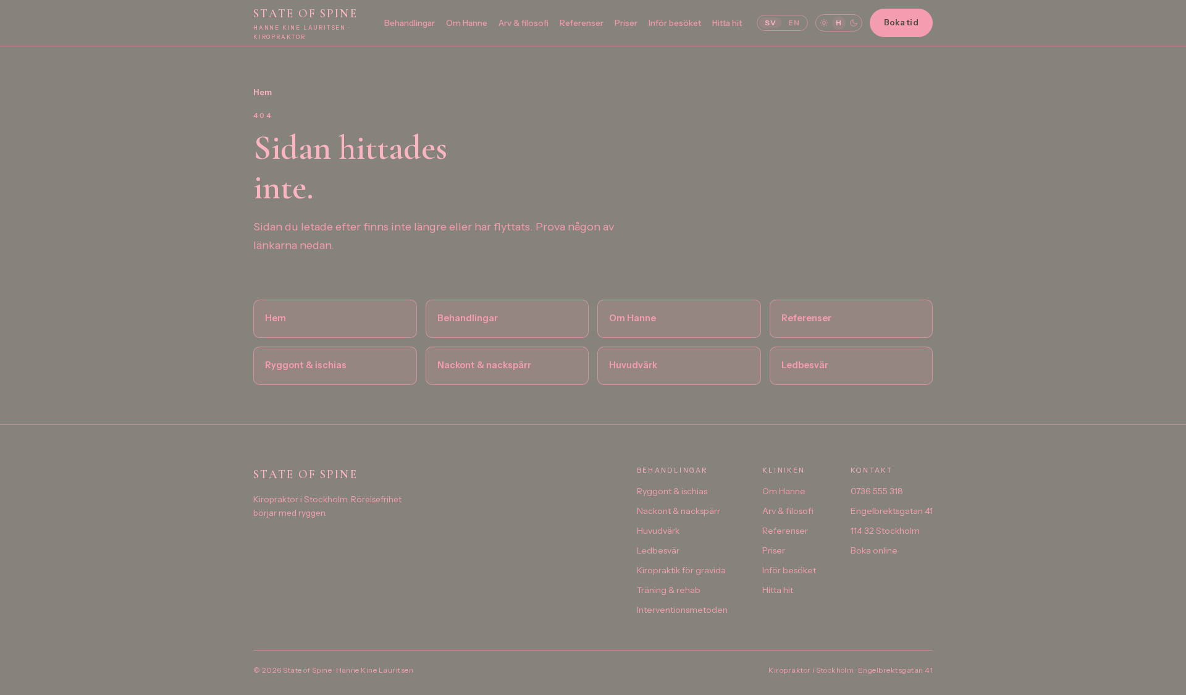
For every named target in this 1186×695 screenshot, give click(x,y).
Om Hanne (466, 23)
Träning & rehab (668, 590)
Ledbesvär (804, 365)
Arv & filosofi (523, 23)
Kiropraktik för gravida (681, 570)
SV (770, 22)
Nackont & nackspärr (484, 365)
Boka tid (901, 22)
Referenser (582, 23)
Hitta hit (727, 23)
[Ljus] (824, 23)
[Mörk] (853, 23)
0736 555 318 (877, 491)
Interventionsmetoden (682, 609)
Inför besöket (675, 23)
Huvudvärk (633, 365)
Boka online (874, 550)
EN (793, 22)
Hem (262, 92)
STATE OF (305, 23)
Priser (626, 23)
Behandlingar (409, 23)
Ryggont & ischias (306, 365)
